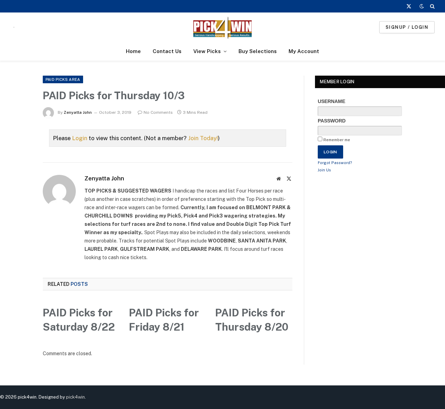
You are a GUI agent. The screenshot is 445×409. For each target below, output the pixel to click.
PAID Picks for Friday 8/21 (164, 319)
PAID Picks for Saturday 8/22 (79, 319)
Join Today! (203, 138)
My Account (304, 51)
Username (331, 101)
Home (133, 51)
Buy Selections (257, 51)
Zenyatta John (78, 112)
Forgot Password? (335, 163)
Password (332, 120)
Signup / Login (407, 27)
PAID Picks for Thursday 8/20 (252, 319)
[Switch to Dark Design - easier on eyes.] (422, 6)
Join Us (324, 170)
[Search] (432, 6)
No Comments (158, 112)
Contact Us (167, 51)
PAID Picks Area (63, 79)
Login (79, 138)
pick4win (75, 397)
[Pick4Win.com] (222, 27)
